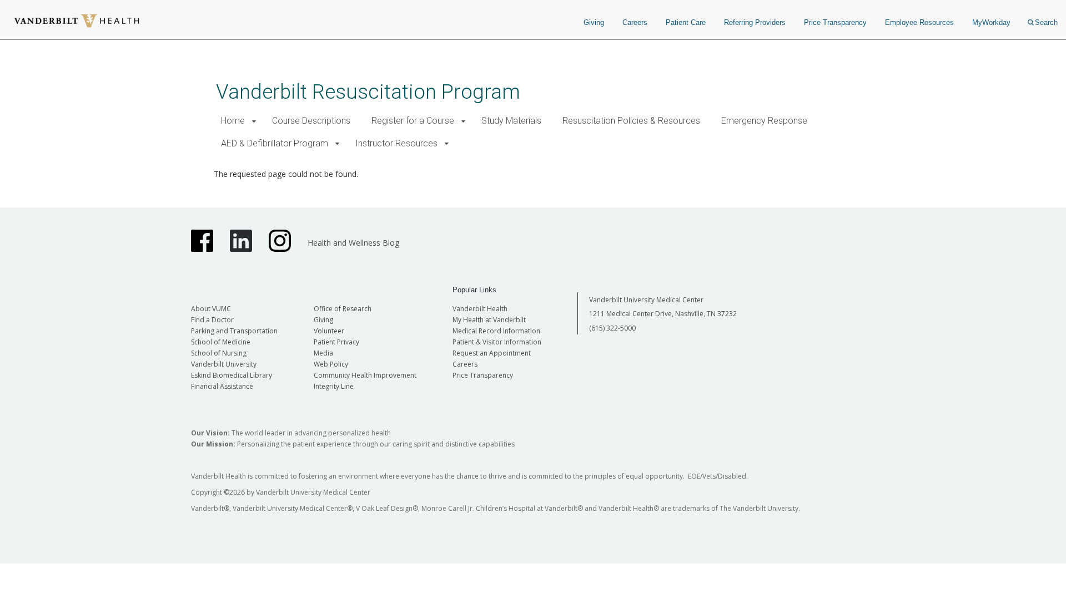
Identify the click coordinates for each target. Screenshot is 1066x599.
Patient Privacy (336, 342)
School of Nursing (219, 353)
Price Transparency (835, 22)
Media (323, 353)
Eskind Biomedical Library (231, 375)
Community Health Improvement (365, 375)
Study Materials (511, 120)
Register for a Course (412, 120)
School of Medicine (220, 342)
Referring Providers (755, 22)
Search (1046, 22)
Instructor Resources (396, 143)
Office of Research (342, 308)
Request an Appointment (491, 353)
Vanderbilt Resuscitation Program (368, 92)
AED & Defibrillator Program (274, 143)
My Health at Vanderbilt (489, 319)
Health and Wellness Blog (353, 242)
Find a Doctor (212, 319)
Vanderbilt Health (479, 308)
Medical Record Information (496, 331)
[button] (254, 121)
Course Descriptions (311, 120)
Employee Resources (919, 22)
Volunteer (329, 331)
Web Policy (331, 364)
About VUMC (211, 308)
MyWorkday (991, 22)
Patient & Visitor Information (496, 342)
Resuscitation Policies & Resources (631, 120)
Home (233, 120)
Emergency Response (764, 120)
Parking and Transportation (234, 331)
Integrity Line (334, 386)
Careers (634, 22)
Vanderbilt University (224, 364)
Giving (594, 22)
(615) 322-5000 (612, 328)
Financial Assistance (222, 386)
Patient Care (686, 22)
